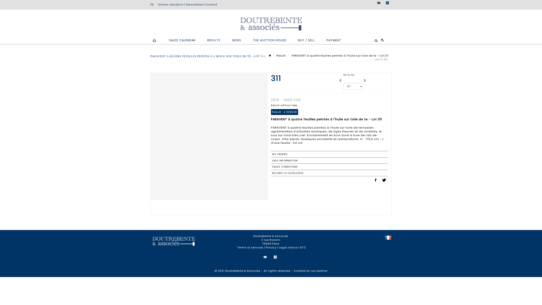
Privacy (271, 247)
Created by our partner (311, 271)
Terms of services (250, 247)
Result (281, 55)
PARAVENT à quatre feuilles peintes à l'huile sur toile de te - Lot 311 (340, 55)
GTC (303, 247)
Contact (211, 5)
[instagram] (387, 3)
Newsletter (194, 5)
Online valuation (171, 5)
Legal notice (288, 247)
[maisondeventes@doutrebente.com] (379, 3)
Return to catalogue (288, 173)
